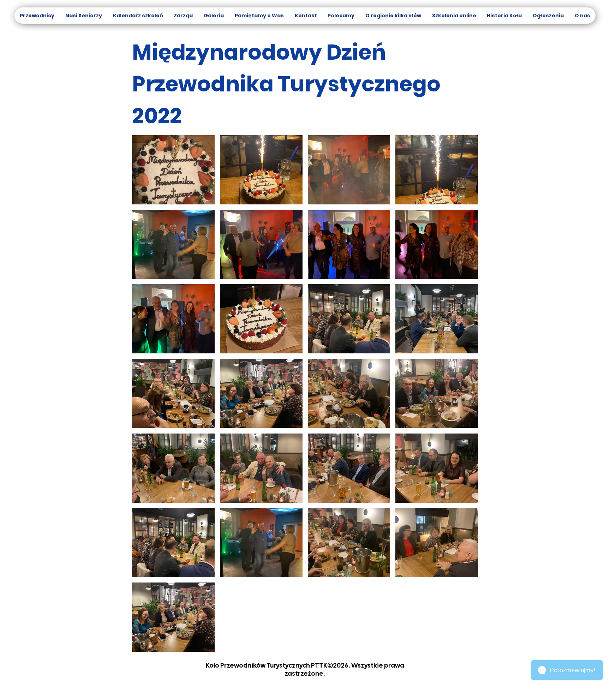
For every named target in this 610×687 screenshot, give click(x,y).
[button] (173, 169)
